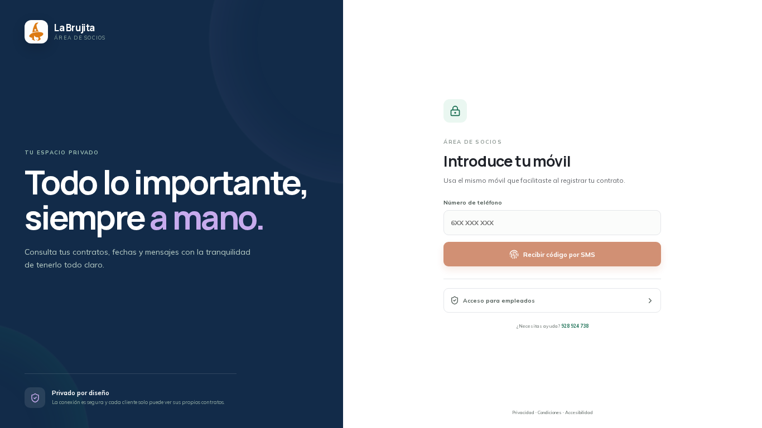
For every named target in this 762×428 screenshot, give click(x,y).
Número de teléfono (472, 202)
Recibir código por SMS (559, 254)
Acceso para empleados (499, 300)
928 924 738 (575, 326)
